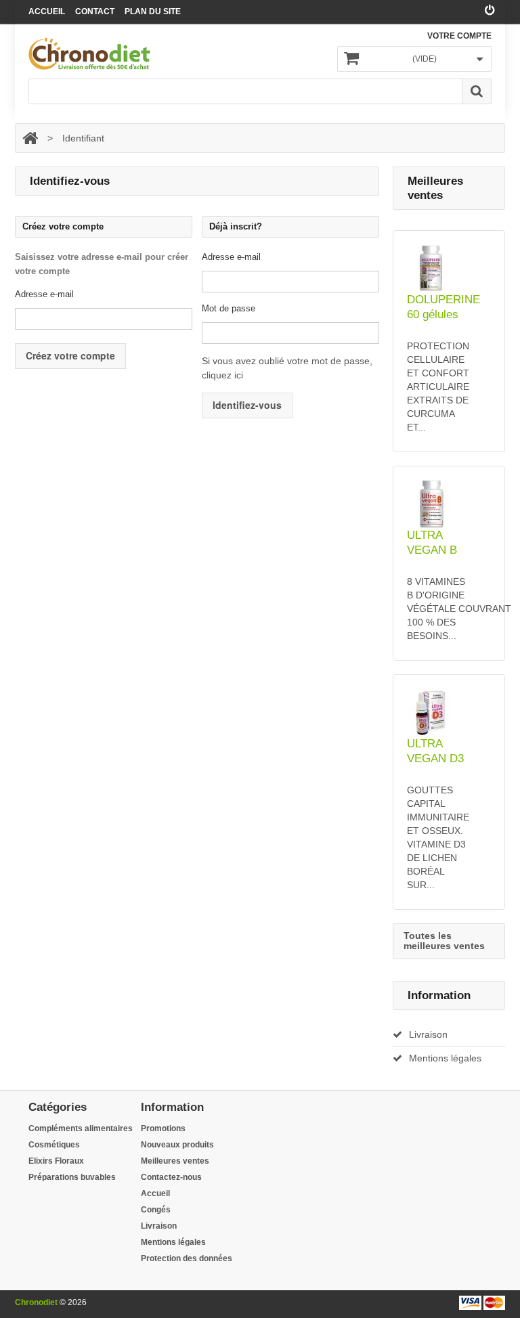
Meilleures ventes (175, 1161)
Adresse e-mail (44, 294)
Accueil (46, 11)
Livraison (428, 1034)
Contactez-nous (171, 1177)
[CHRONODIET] (89, 53)
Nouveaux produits (177, 1144)
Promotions (163, 1128)
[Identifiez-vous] (490, 10)
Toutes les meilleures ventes (444, 940)
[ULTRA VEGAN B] (449, 504)
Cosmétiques (54, 1144)
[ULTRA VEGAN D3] (449, 712)
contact (94, 11)
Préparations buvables (72, 1177)
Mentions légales (445, 1058)
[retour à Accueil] (30, 138)
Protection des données (186, 1258)
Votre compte (459, 36)
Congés (156, 1209)
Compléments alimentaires (80, 1128)
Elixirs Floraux (56, 1161)
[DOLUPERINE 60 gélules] (449, 268)
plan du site (153, 11)
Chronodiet (36, 1302)
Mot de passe (228, 308)
